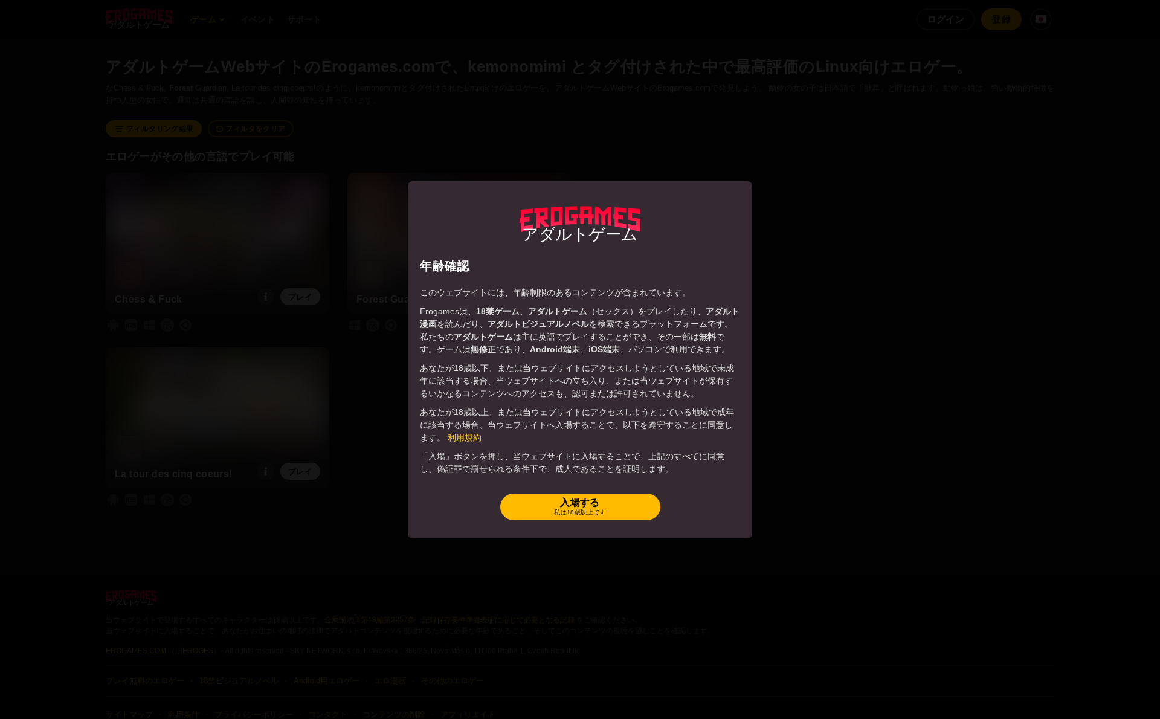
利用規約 (465, 437)
